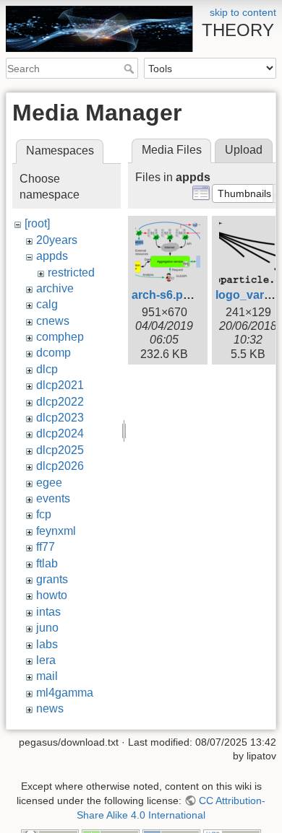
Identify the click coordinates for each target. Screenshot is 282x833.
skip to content (243, 12)
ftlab (47, 563)
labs (47, 644)
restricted (71, 272)
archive (55, 288)
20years (56, 240)
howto (51, 595)
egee (49, 482)
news (50, 708)
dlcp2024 (60, 433)
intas (48, 612)
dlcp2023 (60, 417)
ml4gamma (64, 692)
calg (47, 304)
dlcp (47, 369)
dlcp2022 (60, 402)
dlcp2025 (60, 450)
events (53, 498)
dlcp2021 (60, 385)
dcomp (53, 352)
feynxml (56, 531)
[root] (37, 223)
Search (130, 69)
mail (47, 676)
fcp (43, 514)
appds (52, 256)
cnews (52, 321)
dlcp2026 (60, 466)
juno (47, 628)
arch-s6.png (164, 295)
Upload (243, 150)
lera (46, 660)
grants (52, 579)
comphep (60, 337)
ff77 (45, 547)
